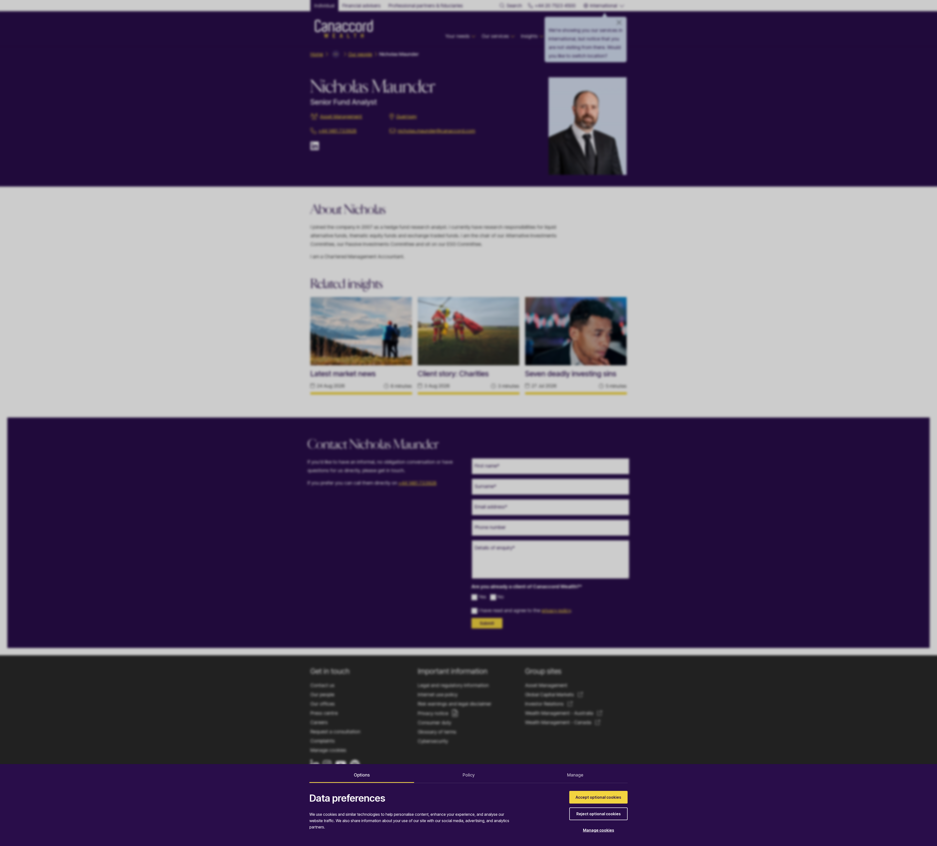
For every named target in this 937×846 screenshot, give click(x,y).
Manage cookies (598, 830)
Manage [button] (575, 774)
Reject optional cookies (598, 813)
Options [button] (362, 774)
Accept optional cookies (598, 797)
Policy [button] (469, 774)
